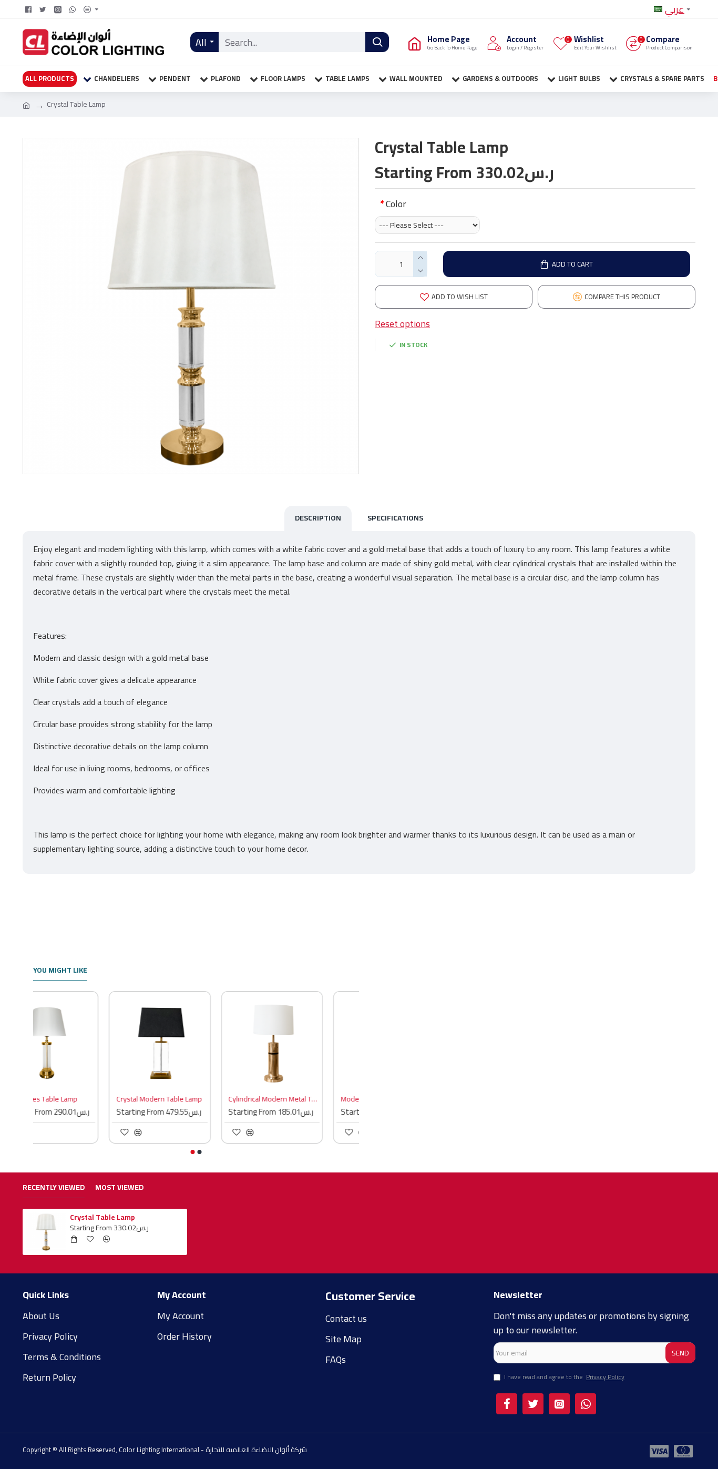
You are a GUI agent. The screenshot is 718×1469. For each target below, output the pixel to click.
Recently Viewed (54, 1188)
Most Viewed (119, 1188)
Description (318, 518)
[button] (193, 1152)
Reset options (402, 324)
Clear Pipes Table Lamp (77, 1099)
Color (396, 203)
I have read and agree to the (564, 1377)
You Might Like (60, 971)
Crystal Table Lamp (102, 1217)
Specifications (395, 518)
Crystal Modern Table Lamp (195, 1099)
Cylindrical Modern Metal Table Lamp (310, 1099)
